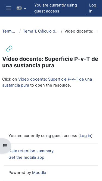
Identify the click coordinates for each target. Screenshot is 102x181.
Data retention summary (31, 150)
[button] (21, 8)
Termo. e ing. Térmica (9, 31)
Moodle (39, 172)
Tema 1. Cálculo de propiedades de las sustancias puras (41, 31)
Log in (92, 8)
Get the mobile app (26, 157)
